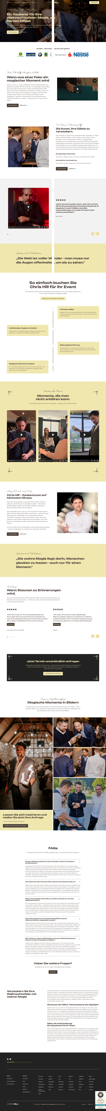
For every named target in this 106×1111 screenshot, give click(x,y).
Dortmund (40, 1076)
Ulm (59, 1079)
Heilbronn (81, 1079)
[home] (53, 2)
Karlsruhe (61, 1089)
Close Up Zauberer (11, 1081)
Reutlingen (61, 1081)
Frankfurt (61, 1087)
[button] (9, 2)
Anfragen (94, 2)
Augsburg (81, 1076)
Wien (50, 1089)
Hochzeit (25, 1089)
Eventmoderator (10, 1084)
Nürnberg (71, 1084)
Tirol (70, 1079)
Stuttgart (51, 1084)
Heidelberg (40, 1087)
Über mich (33, 2)
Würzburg (40, 1081)
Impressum (84, 1104)
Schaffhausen (41, 1084)
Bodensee (81, 1084)
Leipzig (50, 1076)
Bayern (90, 1076)
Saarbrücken (51, 1081)
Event (24, 1081)
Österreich (51, 1087)
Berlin (39, 1094)
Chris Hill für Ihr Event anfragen (53, 298)
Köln (80, 1089)
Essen (60, 1076)
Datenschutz (90, 1104)
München (91, 1087)
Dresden (91, 1084)
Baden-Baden (92, 1079)
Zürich (80, 1087)
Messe (24, 1086)
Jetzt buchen (13, 32)
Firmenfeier (25, 1078)
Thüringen (91, 1081)
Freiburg (71, 1076)
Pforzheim (40, 1079)
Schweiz (91, 1089)
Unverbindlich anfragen (53, 673)
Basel (80, 1081)
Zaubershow (9, 1078)
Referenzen (26, 2)
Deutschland (71, 1089)
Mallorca (50, 1079)
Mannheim (71, 1081)
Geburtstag (25, 1084)
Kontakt (53, 972)
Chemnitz (71, 1087)
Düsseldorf (61, 1084)
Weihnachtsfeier (26, 1092)
